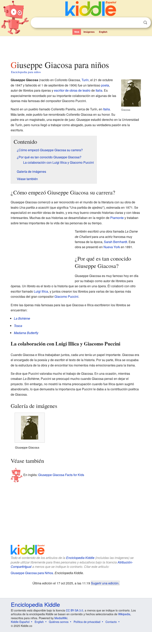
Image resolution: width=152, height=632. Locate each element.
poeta (105, 85)
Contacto (111, 622)
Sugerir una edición (105, 583)
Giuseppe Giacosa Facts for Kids (61, 474)
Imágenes (89, 32)
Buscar (145, 22)
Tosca (18, 325)
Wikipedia (124, 614)
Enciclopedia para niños (26, 72)
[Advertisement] (76, 47)
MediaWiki (60, 618)
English (103, 32)
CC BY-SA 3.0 (74, 610)
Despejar (137, 22)
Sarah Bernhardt (115, 241)
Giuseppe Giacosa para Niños (32, 573)
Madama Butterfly (26, 333)
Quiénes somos (58, 622)
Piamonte (117, 217)
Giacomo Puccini (66, 296)
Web (76, 32)
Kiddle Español (20, 622)
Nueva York (112, 247)
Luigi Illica (41, 291)
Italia (99, 90)
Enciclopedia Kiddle (80, 557)
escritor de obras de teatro (72, 90)
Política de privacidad (87, 622)
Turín (85, 80)
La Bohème (22, 318)
